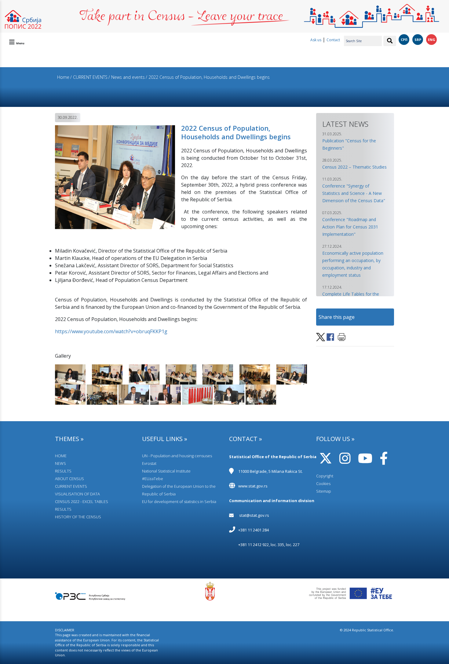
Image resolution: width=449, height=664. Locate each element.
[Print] (341, 336)
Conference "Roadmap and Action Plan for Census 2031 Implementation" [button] (350, 227)
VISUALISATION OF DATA (77, 494)
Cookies (323, 483)
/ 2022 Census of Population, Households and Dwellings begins (208, 77)
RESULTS (63, 471)
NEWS (60, 463)
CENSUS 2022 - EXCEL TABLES (81, 501)
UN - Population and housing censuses (177, 455)
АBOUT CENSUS (69, 478)
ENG (431, 39)
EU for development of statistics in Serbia (179, 501)
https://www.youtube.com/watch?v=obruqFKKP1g (111, 331)
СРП (404, 39)
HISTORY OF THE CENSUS (78, 517)
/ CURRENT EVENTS (89, 77)
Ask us (315, 39)
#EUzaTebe (152, 478)
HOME (61, 455)
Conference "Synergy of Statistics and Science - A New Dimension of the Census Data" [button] (353, 193)
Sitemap (323, 491)
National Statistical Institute (166, 471)
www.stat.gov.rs (253, 486)
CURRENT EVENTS (71, 486)
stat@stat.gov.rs (254, 515)
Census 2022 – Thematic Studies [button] (354, 167)
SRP (417, 39)
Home (63, 77)
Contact (333, 39)
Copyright (324, 476)
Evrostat (149, 463)
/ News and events (126, 77)
